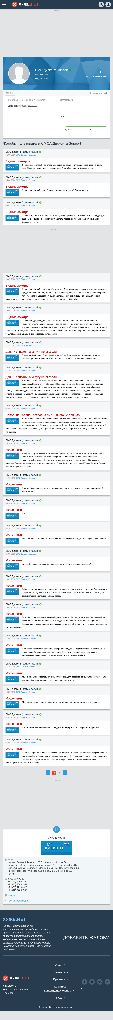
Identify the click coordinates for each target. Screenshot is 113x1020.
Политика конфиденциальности (59, 988)
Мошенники (14, 449)
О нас (59, 965)
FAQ (59, 997)
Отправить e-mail (98, 93)
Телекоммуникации (18, 901)
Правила (59, 979)
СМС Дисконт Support (26, 155)
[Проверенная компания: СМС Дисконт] (40, 152)
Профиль (10, 93)
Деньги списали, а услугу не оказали (31, 351)
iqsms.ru (12, 895)
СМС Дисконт (13, 151)
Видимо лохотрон (18, 161)
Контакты (59, 972)
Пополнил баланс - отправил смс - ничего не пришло (43, 415)
